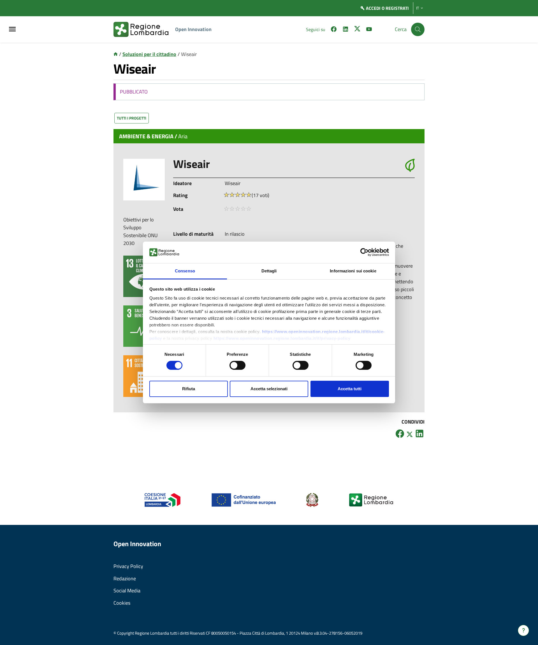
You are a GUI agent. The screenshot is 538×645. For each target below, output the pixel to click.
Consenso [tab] (185, 270)
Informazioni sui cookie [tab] (353, 270)
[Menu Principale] (12, 29)
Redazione (124, 578)
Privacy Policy (128, 566)
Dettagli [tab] (269, 270)
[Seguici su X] (357, 30)
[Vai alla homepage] (115, 54)
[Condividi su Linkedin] (419, 433)
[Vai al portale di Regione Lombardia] (144, 29)
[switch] (237, 365)
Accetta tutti (349, 388)
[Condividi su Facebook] (400, 433)
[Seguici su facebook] (333, 30)
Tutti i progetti (131, 118)
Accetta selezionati (269, 388)
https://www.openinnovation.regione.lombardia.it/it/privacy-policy (282, 338)
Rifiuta (188, 388)
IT (417, 8)
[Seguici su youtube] (369, 30)
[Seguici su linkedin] (345, 30)
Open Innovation (193, 29)
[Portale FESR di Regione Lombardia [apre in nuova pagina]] (163, 499)
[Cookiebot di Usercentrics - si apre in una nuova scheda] (364, 252)
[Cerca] (418, 29)
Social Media (126, 590)
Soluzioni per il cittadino (149, 54)
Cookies (121, 603)
